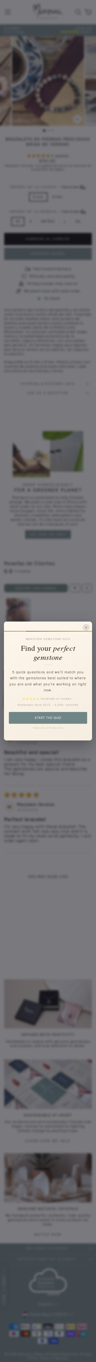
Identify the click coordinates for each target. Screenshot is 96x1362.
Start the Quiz (48, 718)
